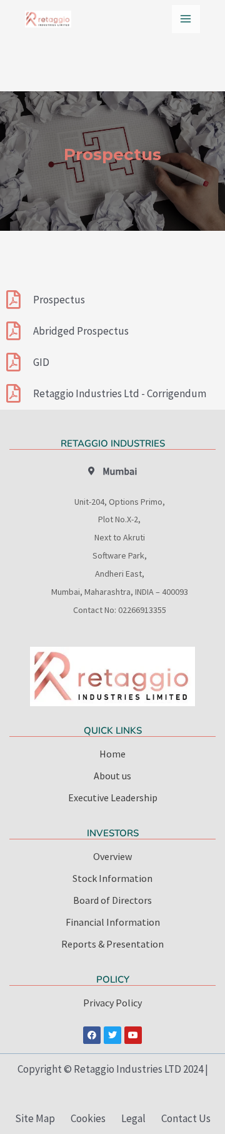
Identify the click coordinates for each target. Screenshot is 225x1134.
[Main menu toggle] (186, 19)
